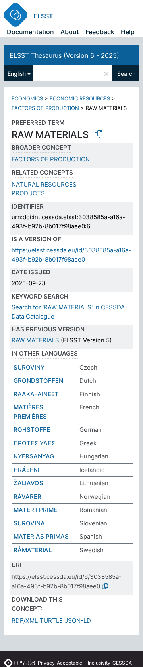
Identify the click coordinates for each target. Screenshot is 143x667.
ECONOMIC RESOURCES (80, 98)
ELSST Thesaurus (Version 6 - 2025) (64, 55)
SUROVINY (29, 367)
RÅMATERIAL (33, 550)
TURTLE (51, 620)
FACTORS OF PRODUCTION (45, 108)
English (17, 73)
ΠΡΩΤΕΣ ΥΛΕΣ (34, 443)
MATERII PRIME (35, 510)
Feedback (99, 32)
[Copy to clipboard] (98, 134)
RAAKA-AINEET (36, 394)
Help (128, 32)
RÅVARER (27, 496)
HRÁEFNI (26, 470)
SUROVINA (29, 523)
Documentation (30, 32)
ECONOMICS (27, 98)
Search (126, 73)
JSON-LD (78, 620)
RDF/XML (25, 620)
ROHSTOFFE (32, 429)
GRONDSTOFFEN (38, 380)
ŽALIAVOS (28, 483)
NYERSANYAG (34, 456)
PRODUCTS (28, 193)
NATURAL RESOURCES (44, 184)
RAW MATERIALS (35, 340)
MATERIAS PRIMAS (41, 536)
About (69, 32)
